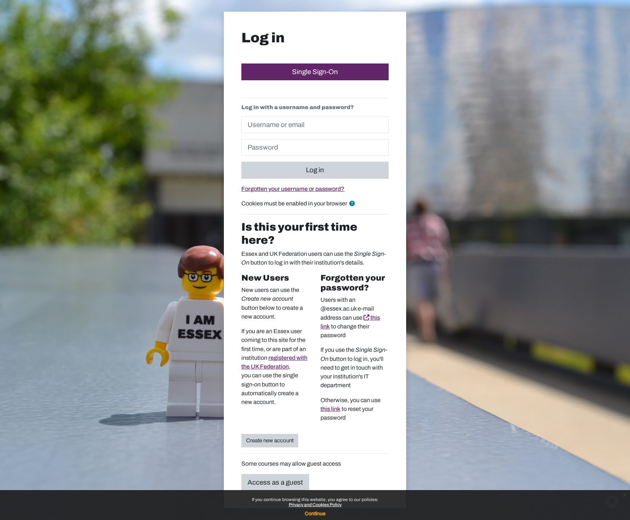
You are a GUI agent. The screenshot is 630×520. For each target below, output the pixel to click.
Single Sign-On (315, 72)
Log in (315, 170)
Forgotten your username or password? (293, 189)
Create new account (269, 440)
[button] (353, 203)
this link (330, 409)
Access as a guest (275, 482)
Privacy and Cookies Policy (315, 504)
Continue (315, 513)
